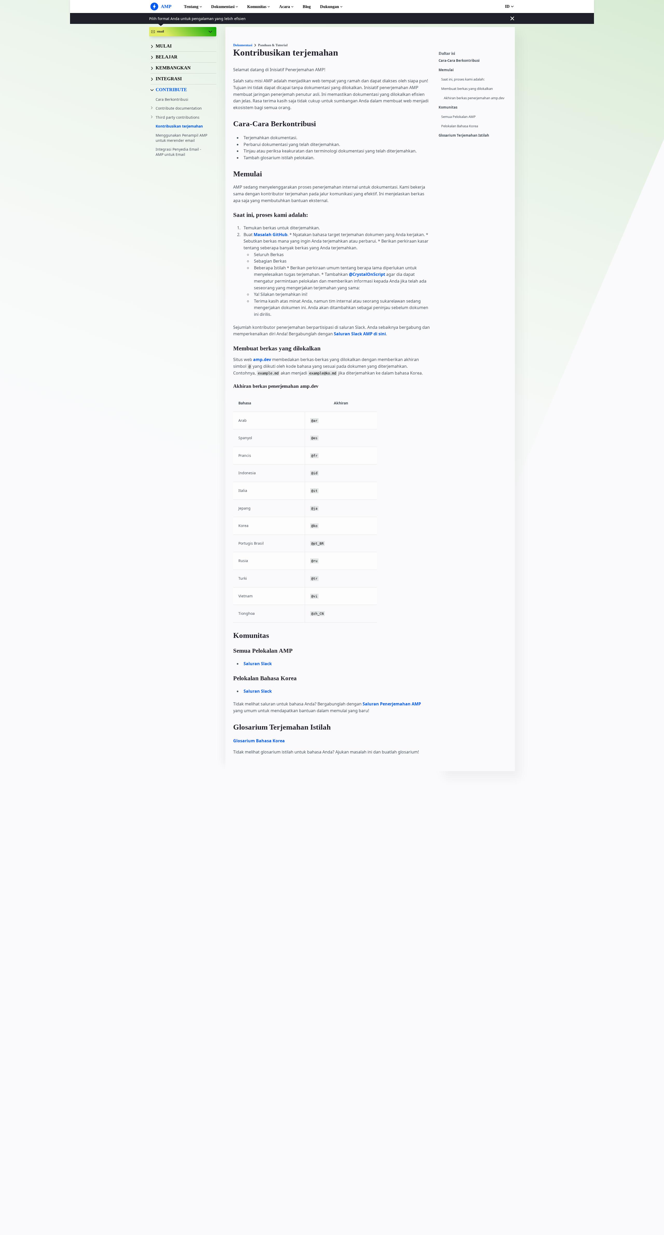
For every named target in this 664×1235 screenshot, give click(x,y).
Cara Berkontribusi (172, 99)
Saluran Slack (258, 663)
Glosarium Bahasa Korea (259, 741)
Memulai (446, 70)
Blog (307, 6)
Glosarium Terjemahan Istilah (464, 135)
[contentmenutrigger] (474, 54)
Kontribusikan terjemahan (179, 126)
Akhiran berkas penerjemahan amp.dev (474, 98)
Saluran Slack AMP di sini (360, 334)
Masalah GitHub (270, 234)
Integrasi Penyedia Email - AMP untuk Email (178, 152)
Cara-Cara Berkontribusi (459, 60)
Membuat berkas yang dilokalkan (467, 88)
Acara (284, 6)
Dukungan (329, 6)
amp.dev (262, 359)
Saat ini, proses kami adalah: (463, 79)
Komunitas (256, 6)
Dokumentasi (222, 6)
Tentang (191, 6)
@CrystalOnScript (367, 274)
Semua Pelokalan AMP (458, 117)
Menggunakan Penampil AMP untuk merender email (181, 138)
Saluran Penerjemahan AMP (392, 704)
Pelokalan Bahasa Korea (459, 126)
